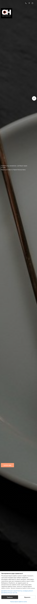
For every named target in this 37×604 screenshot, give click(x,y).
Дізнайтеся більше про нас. (9, 592)
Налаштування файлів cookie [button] (18, 601)
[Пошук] (34, 98)
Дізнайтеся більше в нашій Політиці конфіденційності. (17, 591)
